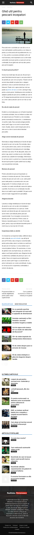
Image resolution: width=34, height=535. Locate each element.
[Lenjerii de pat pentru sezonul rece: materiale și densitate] (5, 382)
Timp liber (9, 7)
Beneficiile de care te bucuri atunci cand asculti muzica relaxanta (21, 459)
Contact (17, 529)
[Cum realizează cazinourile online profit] (5, 450)
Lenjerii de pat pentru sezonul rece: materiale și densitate (20, 381)
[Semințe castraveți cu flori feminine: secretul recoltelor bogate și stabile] (6, 320)
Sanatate (13, 440)
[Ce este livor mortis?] (5, 441)
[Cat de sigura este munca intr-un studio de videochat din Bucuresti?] (6, 329)
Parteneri (15, 525)
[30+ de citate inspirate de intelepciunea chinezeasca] (6, 339)
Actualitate (14, 426)
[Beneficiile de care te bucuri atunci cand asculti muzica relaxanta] (5, 459)
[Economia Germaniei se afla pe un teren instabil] (5, 479)
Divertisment (14, 393)
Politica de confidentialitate (10, 527)
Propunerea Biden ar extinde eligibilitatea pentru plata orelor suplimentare (8, 294)
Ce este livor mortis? (18, 438)
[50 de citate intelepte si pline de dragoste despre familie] (6, 357)
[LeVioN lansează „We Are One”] (5, 392)
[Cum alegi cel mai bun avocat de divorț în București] (5, 425)
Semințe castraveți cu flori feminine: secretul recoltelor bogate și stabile (22, 320)
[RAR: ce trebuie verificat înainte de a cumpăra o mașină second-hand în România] (5, 413)
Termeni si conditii (24, 527)
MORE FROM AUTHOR (21, 304)
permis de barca (12, 90)
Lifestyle (13, 385)
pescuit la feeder (16, 238)
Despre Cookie (23, 525)
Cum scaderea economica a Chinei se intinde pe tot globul (25, 293)
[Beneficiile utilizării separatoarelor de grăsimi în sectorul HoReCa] (5, 469)
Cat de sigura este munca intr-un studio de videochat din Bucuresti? (22, 329)
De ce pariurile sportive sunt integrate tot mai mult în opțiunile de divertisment (22, 311)
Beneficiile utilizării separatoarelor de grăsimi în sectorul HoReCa (21, 469)
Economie (13, 418)
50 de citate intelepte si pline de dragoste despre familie (21, 357)
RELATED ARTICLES (7, 304)
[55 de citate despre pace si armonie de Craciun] (6, 348)
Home (3, 7)
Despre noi (8, 525)
